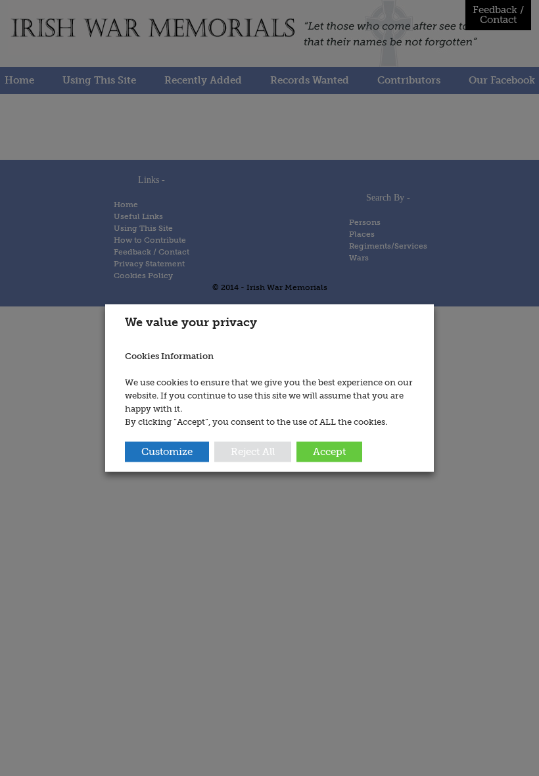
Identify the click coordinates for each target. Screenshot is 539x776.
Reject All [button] (253, 451)
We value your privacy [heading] (191, 322)
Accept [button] (329, 451)
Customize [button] (167, 451)
